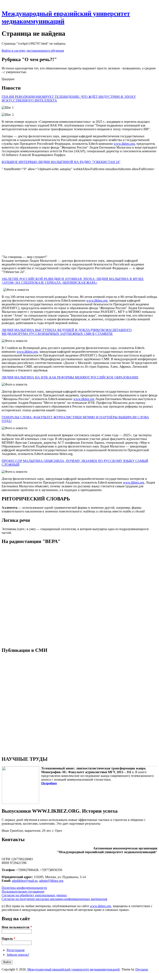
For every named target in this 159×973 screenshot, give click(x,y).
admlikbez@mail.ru (24, 880)
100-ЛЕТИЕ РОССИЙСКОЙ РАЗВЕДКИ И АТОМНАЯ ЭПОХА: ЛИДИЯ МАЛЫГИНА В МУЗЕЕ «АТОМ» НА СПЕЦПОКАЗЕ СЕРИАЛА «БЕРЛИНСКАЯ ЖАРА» (73, 280)
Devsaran (141, 969)
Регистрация (15, 950)
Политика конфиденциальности (24, 887)
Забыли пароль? (18, 954)
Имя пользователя (17, 927)
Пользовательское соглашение (23, 891)
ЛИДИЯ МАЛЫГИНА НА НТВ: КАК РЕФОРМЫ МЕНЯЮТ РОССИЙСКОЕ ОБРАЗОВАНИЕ (70, 377)
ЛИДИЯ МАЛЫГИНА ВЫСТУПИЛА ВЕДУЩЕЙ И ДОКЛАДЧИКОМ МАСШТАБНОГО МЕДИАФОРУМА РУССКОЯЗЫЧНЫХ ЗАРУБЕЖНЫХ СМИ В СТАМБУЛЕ (67, 331)
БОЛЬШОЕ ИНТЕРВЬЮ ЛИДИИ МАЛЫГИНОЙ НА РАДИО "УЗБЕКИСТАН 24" (61, 162)
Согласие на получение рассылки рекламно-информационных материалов (54, 899)
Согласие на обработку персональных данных (34, 895)
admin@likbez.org (51, 880)
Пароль (8, 938)
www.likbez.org (124, 143)
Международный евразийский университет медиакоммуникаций (73, 969)
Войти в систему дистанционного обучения (33, 50)
